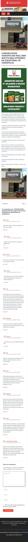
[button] (3, 13)
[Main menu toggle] (8, 13)
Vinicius (24, 532)
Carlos (8, 236)
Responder (5, 229)
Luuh (7, 370)
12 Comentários (22, 65)
